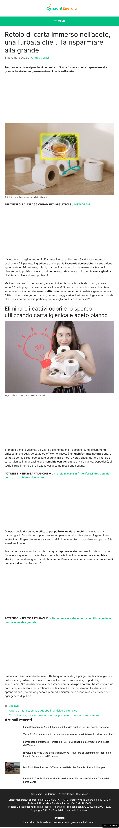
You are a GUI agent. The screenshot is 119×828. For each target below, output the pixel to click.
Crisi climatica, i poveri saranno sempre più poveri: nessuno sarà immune (54, 715)
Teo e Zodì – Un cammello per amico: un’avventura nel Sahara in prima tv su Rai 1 (68, 734)
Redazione (50, 793)
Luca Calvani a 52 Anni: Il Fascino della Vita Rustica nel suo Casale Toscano (66, 727)
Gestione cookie (110, 825)
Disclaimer (82, 793)
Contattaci (82, 810)
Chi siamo (36, 793)
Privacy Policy (66, 793)
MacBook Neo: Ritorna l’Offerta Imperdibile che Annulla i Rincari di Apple (64, 767)
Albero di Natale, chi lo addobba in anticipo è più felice (43, 710)
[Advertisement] (59, 99)
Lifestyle (14, 705)
